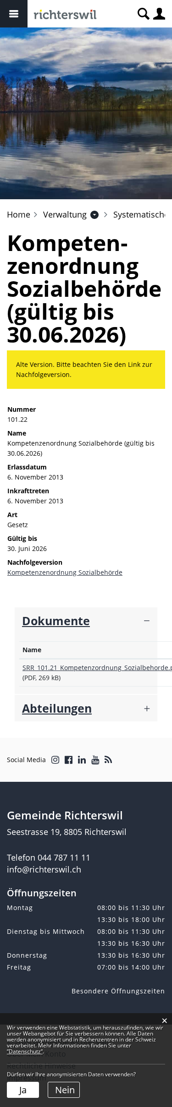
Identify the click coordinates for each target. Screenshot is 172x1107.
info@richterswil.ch (44, 869)
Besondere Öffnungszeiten (118, 991)
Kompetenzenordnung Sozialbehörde (64, 572)
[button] (65, 214)
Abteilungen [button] (57, 708)
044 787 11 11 (64, 857)
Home (18, 214)
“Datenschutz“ (25, 1051)
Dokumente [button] (56, 620)
